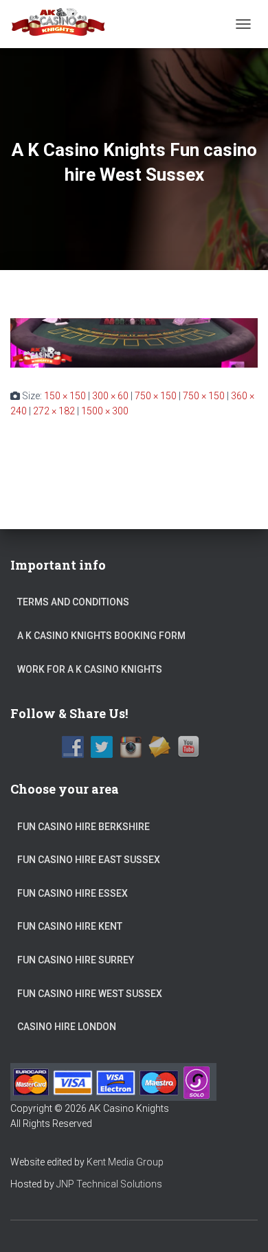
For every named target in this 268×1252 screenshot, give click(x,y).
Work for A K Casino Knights (89, 669)
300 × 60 (110, 395)
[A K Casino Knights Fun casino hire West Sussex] (134, 341)
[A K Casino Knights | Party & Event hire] (64, 24)
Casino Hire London (66, 1026)
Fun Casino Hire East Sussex (88, 859)
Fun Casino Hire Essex (72, 893)
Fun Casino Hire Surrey (75, 959)
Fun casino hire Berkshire (83, 826)
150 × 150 (65, 395)
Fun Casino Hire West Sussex (89, 993)
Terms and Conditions (73, 601)
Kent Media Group (125, 1161)
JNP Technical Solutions (109, 1183)
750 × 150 (156, 395)
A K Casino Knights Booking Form (101, 635)
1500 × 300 (105, 410)
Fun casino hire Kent (69, 926)
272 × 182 (54, 410)
